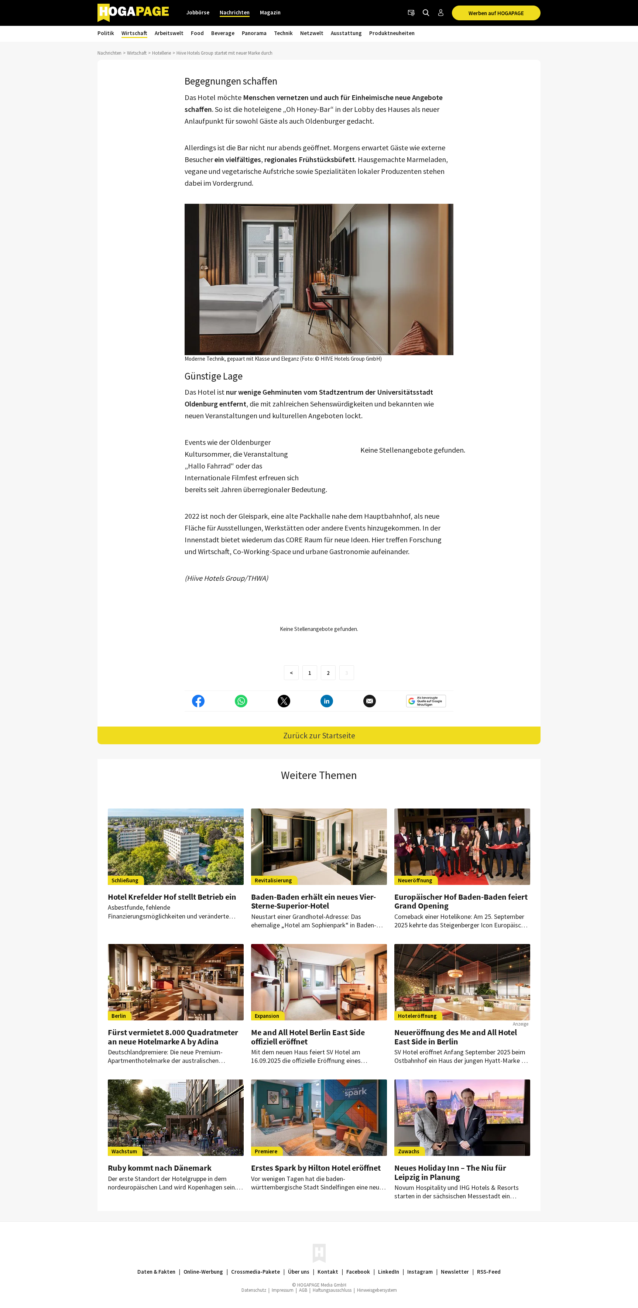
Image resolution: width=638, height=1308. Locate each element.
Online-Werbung (203, 1271)
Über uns (298, 1271)
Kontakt (328, 1271)
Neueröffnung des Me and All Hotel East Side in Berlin (455, 1036)
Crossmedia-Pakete (255, 1271)
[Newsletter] (411, 13)
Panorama (254, 33)
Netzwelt (311, 33)
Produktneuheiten (392, 33)
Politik (105, 33)
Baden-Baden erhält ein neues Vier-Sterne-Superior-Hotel (313, 901)
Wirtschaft (134, 33)
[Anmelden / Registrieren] (440, 13)
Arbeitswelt (169, 33)
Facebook (358, 1271)
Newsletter (455, 1271)
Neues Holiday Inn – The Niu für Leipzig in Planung (450, 1172)
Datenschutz (253, 1290)
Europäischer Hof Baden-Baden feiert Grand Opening (461, 901)
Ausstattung (346, 33)
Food (197, 33)
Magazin (270, 12)
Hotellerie (161, 53)
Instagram (420, 1271)
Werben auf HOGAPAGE (496, 13)
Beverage (222, 33)
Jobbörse (197, 12)
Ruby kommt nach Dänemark (160, 1168)
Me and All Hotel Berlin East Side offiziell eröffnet (308, 1036)
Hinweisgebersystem (377, 1290)
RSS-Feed (489, 1271)
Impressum (283, 1290)
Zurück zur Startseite (319, 735)
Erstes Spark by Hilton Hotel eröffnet (316, 1168)
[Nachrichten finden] (426, 13)
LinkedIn (388, 1271)
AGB (303, 1290)
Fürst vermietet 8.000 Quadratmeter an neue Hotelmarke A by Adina (173, 1036)
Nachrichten (235, 12)
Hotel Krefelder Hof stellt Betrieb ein (172, 897)
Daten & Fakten (156, 1271)
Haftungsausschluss (332, 1290)
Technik (283, 33)
